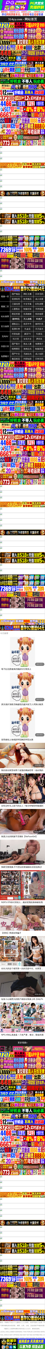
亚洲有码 (16, 299)
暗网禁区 (16, 349)
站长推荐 (5, 316)
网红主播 (28, 294)
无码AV (5, 336)
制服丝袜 (28, 309)
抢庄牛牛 (28, 324)
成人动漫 (39, 299)
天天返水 (39, 329)
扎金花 (27, 329)
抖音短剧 (16, 334)
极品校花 (16, 359)
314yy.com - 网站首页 (22, 19)
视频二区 (5, 306)
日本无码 (39, 294)
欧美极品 (28, 299)
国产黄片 (16, 344)
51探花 (39, 334)
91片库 (16, 339)
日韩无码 (39, 359)
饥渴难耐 (28, 314)
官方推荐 (5, 326)
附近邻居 (16, 314)
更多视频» (22, 1042)
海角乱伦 (28, 349)
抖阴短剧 (28, 359)
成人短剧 (39, 354)
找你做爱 (39, 314)
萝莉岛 (39, 339)
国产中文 (16, 354)
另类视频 (39, 309)
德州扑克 (39, 324)
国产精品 (16, 294)
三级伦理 (16, 304)
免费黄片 (39, 344)
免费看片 (5, 356)
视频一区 (5, 296)
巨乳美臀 (39, 304)
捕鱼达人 (16, 324)
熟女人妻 (28, 344)
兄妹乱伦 (28, 354)
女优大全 (28, 339)
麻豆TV (27, 334)
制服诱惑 (39, 349)
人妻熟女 (16, 309)
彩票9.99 (16, 329)
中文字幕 (28, 304)
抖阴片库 (5, 346)
